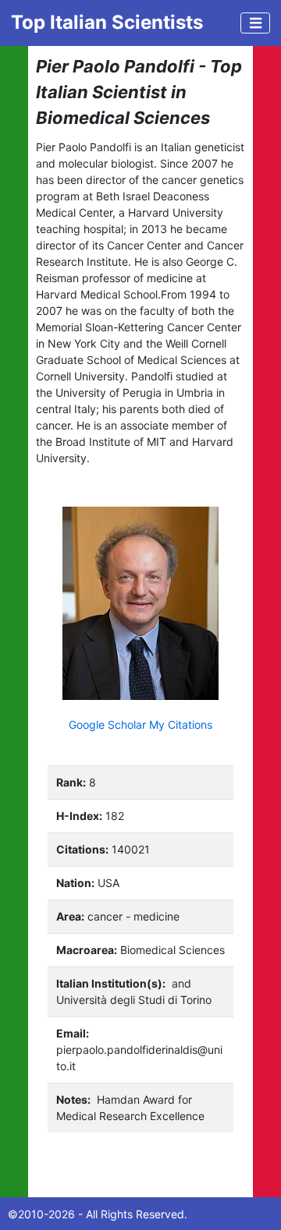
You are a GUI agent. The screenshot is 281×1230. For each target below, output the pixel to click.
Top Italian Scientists (107, 22)
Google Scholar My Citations (140, 724)
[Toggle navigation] (255, 23)
